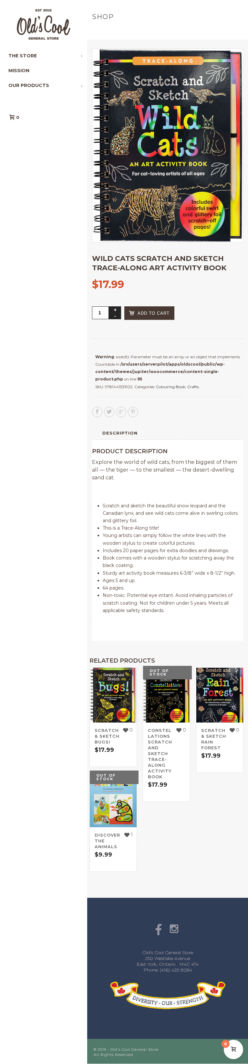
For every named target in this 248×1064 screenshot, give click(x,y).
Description (120, 433)
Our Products (125, 30)
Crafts (193, 386)
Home (97, 30)
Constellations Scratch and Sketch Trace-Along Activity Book (160, 753)
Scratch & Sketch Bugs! (107, 736)
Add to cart (154, 313)
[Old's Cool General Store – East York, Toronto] (43, 24)
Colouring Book (170, 386)
